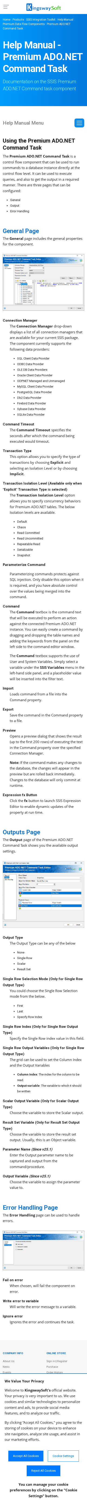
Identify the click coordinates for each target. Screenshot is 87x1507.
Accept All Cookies (26, 1456)
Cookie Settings (63, 1456)
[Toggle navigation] (79, 123)
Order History (54, 1372)
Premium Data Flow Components (24, 24)
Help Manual (65, 19)
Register (62, 1361)
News (6, 1366)
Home (6, 19)
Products (18, 19)
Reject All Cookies (43, 1470)
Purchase (52, 1366)
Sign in (50, 1361)
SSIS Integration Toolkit (40, 19)
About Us (8, 1361)
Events (7, 1372)
